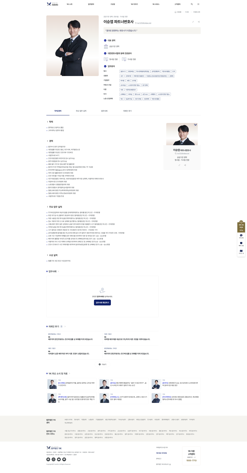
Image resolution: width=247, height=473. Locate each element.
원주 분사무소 (129, 434)
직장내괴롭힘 (166, 71)
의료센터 (157, 420)
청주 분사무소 (79, 437)
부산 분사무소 (183, 431)
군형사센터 (131, 420)
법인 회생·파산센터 (110, 420)
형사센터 (77, 420)
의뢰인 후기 (127, 111)
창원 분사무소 (190, 434)
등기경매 (145, 85)
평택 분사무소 (99, 437)
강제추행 (128, 76)
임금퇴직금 (129, 99)
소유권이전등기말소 (134, 85)
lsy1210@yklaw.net (144, 23)
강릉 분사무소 (82, 431)
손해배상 (123, 94)
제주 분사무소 (170, 434)
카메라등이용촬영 (138, 76)
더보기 (104, 364)
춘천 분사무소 (89, 437)
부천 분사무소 (193, 431)
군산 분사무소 (122, 431)
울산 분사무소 (119, 434)
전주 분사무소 (160, 434)
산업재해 (146, 99)
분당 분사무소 (69, 434)
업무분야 (91, 4)
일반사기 (123, 71)
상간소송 (145, 94)
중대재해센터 (165, 420)
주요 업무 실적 (81, 111)
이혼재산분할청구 (131, 90)
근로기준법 (138, 99)
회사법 (122, 80)
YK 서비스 (155, 4)
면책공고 (158, 459)
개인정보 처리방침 (161, 453)
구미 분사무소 (112, 431)
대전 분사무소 (153, 431)
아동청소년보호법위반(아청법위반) (156, 76)
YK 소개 (69, 4)
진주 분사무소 (180, 434)
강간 (122, 76)
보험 (128, 80)
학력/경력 (57, 111)
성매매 (171, 76)
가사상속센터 (122, 420)
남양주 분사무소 (132, 431)
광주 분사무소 (102, 431)
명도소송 (137, 94)
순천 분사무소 (89, 434)
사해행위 (153, 94)
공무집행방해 (155, 71)
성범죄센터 (184, 420)
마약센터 (192, 420)
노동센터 (91, 420)
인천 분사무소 (150, 434)
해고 (122, 99)
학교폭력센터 (68, 423)
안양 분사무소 (109, 434)
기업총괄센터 (99, 420)
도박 (173, 71)
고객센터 (177, 4)
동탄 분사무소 (163, 431)
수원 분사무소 (79, 434)
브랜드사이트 (68, 420)
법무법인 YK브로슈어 (162, 464)
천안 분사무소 (69, 437)
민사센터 (150, 420)
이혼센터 (84, 420)
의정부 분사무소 (139, 434)
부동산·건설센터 (140, 420)
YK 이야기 (134, 4)
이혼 (122, 90)
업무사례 (104, 111)
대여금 (130, 94)
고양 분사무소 (92, 431)
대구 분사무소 (143, 431)
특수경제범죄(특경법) (142, 71)
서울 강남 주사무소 (70, 431)
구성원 (112, 4)
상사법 (134, 80)
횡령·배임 (131, 71)
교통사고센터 (175, 420)
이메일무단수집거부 (162, 447)
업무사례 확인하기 (102, 302)
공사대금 (123, 85)
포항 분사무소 (109, 437)
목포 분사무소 (173, 431)
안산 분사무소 (99, 434)
